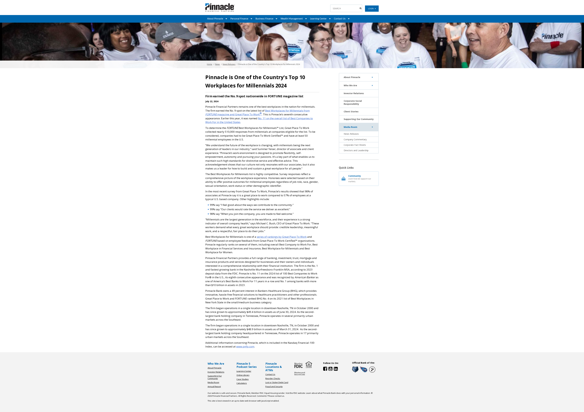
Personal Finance (239, 18)
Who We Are (350, 85)
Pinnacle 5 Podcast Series (246, 365)
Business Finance (264, 18)
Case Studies (242, 379)
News (217, 64)
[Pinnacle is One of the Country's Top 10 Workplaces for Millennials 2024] (220, 11)
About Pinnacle (215, 18)
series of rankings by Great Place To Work (282, 236)
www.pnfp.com (245, 346)
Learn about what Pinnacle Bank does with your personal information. (338, 393)
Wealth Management (292, 18)
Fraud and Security (274, 386)
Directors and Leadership (356, 150)
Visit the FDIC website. (296, 393)
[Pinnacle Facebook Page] (325, 369)
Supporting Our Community (359, 119)
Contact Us (340, 18)
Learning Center (318, 18)
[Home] (299, 375)
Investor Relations (354, 93)
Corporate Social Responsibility (353, 102)
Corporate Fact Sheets (355, 144)
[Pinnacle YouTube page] (331, 369)
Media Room (350, 127)
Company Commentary (355, 139)
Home (209, 64)
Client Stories (351, 111)
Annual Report (214, 386)
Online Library (242, 375)
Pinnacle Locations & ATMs (273, 367)
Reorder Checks (272, 378)
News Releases (229, 64)
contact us (279, 396)
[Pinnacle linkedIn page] (336, 369)
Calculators (241, 383)
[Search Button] (360, 8)
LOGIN (371, 8)
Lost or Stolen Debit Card (276, 382)
